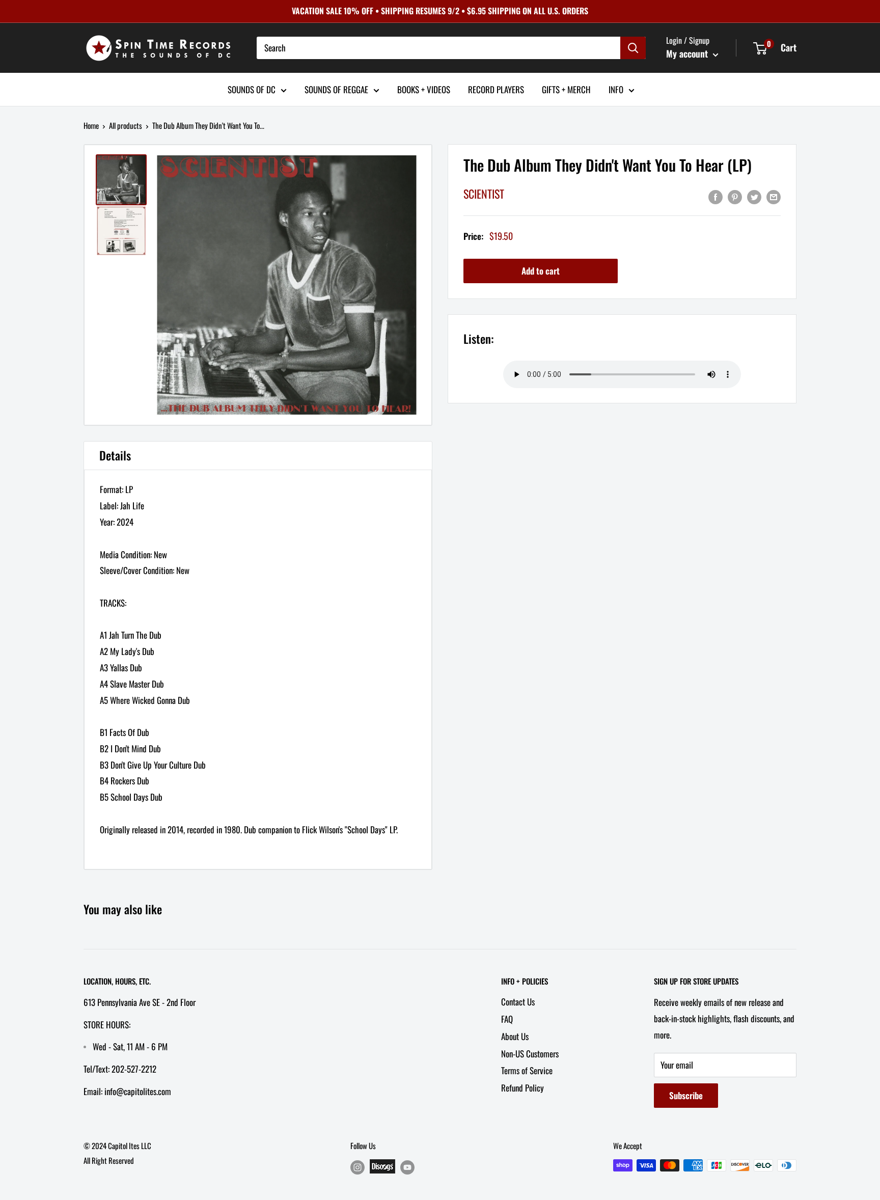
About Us (515, 1036)
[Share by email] (773, 196)
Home (91, 125)
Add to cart (540, 270)
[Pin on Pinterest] (735, 196)
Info (616, 89)
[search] (438, 48)
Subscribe (686, 1095)
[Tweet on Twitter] (754, 196)
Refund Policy (522, 1087)
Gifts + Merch (566, 89)
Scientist (483, 193)
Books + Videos (423, 89)
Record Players (496, 89)
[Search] (633, 48)
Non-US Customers (530, 1053)
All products (125, 125)
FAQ (507, 1019)
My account (688, 53)
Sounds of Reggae (336, 89)
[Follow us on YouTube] (407, 1167)
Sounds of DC (252, 89)
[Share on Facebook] (715, 196)
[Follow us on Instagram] (357, 1167)
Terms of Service (527, 1070)
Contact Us (518, 1001)
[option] (286, 285)
